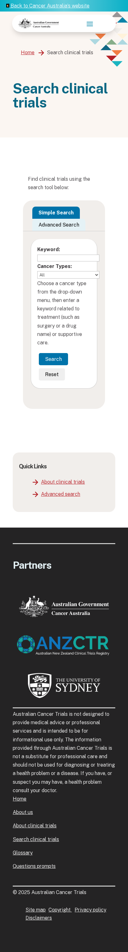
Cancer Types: (54, 266)
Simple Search (56, 213)
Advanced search (60, 494)
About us (23, 812)
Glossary (23, 853)
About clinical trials (63, 482)
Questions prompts (34, 866)
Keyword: (48, 249)
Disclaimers (38, 918)
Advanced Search (59, 225)
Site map (35, 910)
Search (53, 359)
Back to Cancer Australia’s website (49, 6)
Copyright (60, 910)
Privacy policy (90, 910)
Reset (52, 374)
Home (27, 52)
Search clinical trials (36, 839)
